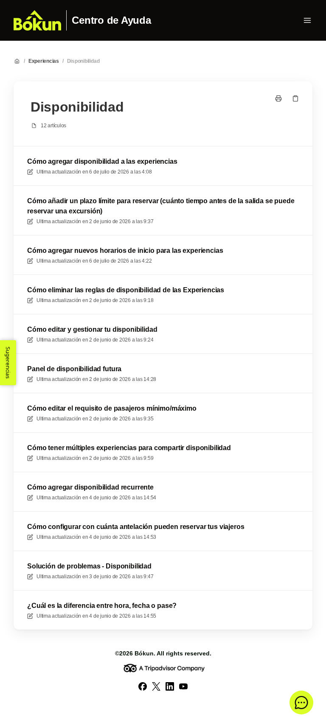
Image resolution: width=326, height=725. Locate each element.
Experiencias (43, 61)
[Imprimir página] (278, 98)
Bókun (144, 653)
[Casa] (37, 20)
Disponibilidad (83, 61)
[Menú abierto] (307, 20)
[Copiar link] (295, 98)
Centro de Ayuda (111, 20)
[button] (301, 702)
